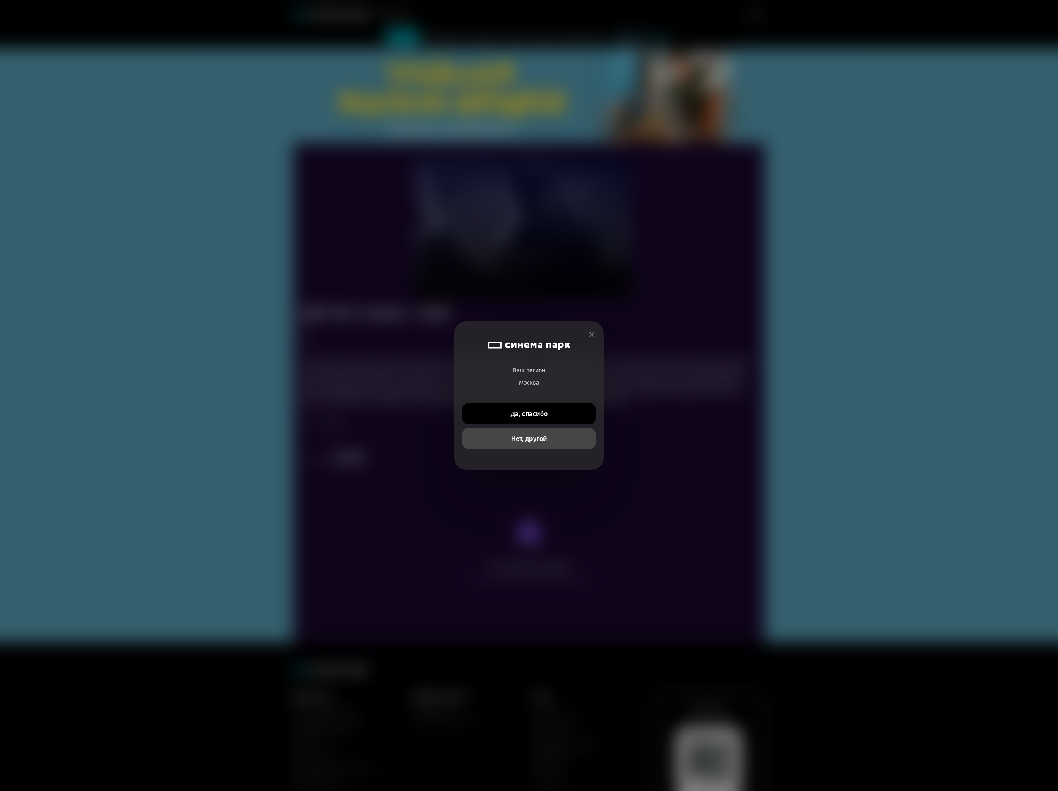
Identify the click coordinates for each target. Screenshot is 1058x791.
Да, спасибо (529, 414)
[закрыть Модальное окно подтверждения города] (591, 334)
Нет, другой (529, 439)
